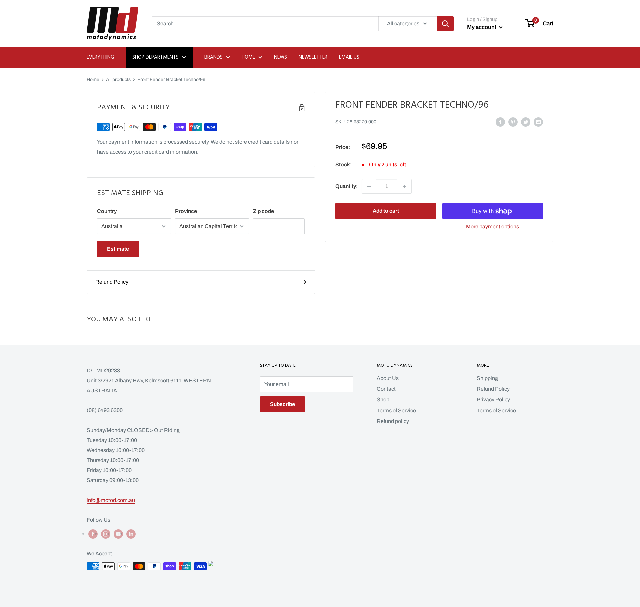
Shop (383, 399)
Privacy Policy (493, 399)
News (280, 57)
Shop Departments (155, 57)
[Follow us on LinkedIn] (131, 534)
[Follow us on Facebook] (93, 534)
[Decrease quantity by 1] (369, 187)
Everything (100, 57)
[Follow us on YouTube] (118, 534)
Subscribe (282, 404)
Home (248, 57)
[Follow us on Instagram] (105, 534)
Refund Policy (111, 282)
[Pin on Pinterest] (513, 122)
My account (482, 27)
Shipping (487, 378)
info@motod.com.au (111, 500)
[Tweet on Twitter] (525, 122)
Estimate (118, 249)
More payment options (492, 227)
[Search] (445, 23)
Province (186, 211)
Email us (349, 57)
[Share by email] (538, 122)
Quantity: (346, 186)
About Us (388, 378)
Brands (213, 57)
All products (118, 79)
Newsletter (313, 57)
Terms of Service (396, 410)
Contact (386, 389)
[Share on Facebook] (500, 122)
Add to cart (386, 211)
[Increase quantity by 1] (404, 187)
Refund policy (393, 421)
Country (107, 211)
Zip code (263, 211)
